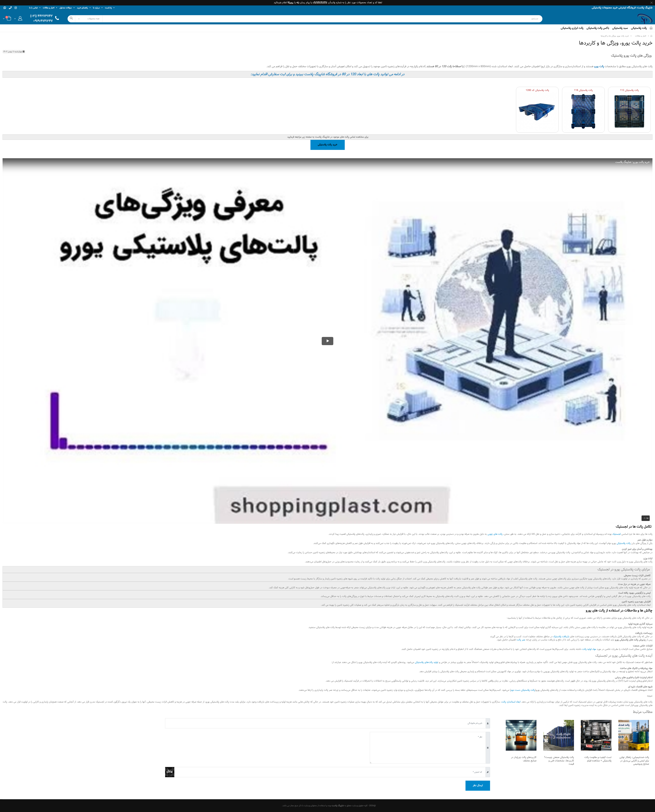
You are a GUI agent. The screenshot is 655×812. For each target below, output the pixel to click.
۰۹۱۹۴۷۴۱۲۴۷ (320, 3)
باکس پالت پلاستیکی (597, 28)
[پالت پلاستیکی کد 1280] (537, 111)
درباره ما (96, 7)
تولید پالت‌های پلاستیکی (426, 662)
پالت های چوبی (495, 534)
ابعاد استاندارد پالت (510, 702)
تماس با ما (33, 7)
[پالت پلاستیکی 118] (583, 111)
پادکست (108, 7)
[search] (71, 18)
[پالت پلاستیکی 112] (629, 111)
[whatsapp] (5, 7)
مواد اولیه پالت (589, 649)
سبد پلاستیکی (620, 28)
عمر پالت (521, 640)
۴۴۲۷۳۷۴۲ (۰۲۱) (41, 16)
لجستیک (616, 534)
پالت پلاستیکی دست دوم (523, 690)
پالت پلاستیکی (639, 28)
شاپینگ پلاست (338, 805)
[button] (18, 19)
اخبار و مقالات (48, 7)
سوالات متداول (66, 7)
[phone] (10, 7)
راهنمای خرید (82, 7)
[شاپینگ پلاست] (651, 36)
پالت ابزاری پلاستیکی (572, 28)
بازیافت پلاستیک (561, 637)
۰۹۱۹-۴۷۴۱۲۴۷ (43, 21)
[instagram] (15, 8)
